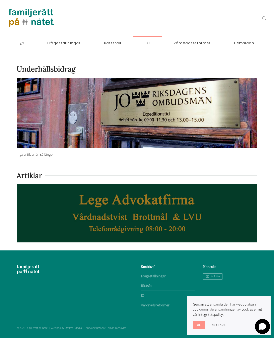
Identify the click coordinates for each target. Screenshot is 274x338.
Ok (199, 325)
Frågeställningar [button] (63, 43)
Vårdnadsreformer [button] (192, 43)
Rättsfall (147, 285)
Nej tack (219, 325)
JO (142, 295)
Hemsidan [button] (244, 43)
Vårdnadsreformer (155, 305)
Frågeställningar (153, 276)
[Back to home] (31, 18)
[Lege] (137, 213)
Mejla (215, 276)
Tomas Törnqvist (116, 328)
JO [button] (147, 43)
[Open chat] (262, 326)
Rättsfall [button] (112, 43)
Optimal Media (73, 328)
